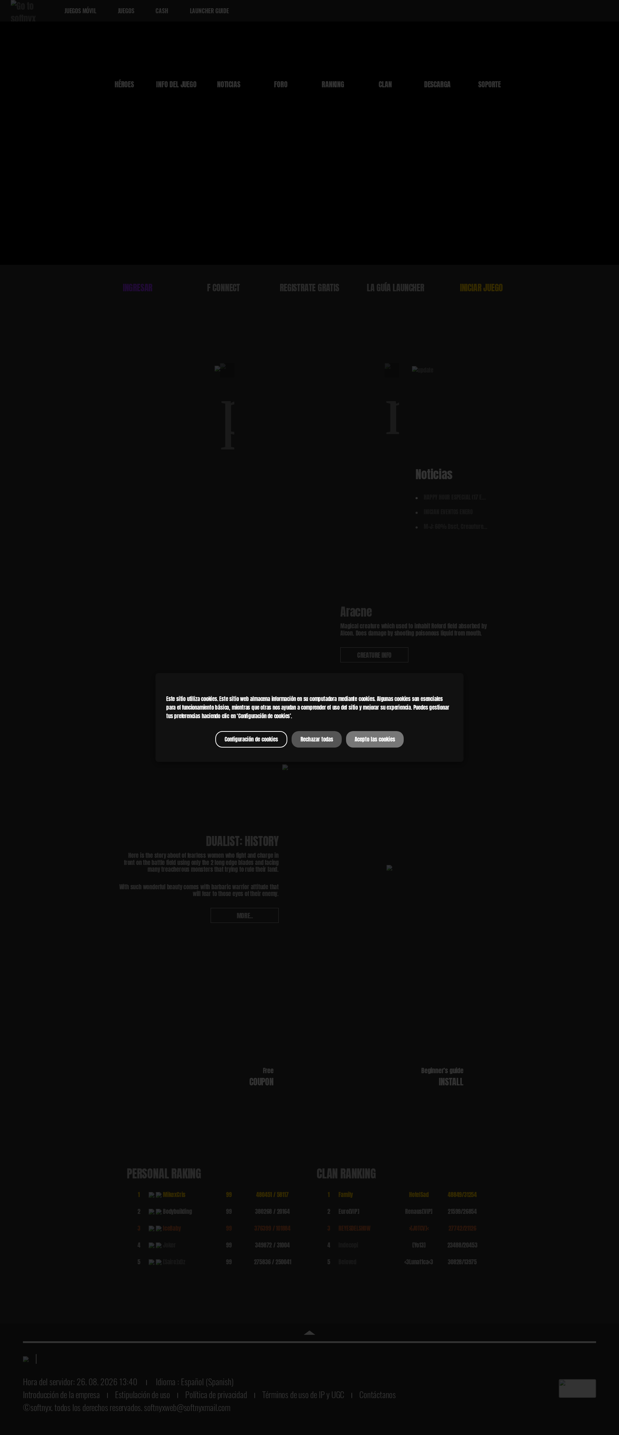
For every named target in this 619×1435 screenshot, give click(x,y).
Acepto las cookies (375, 739)
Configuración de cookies (251, 739)
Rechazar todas (317, 739)
